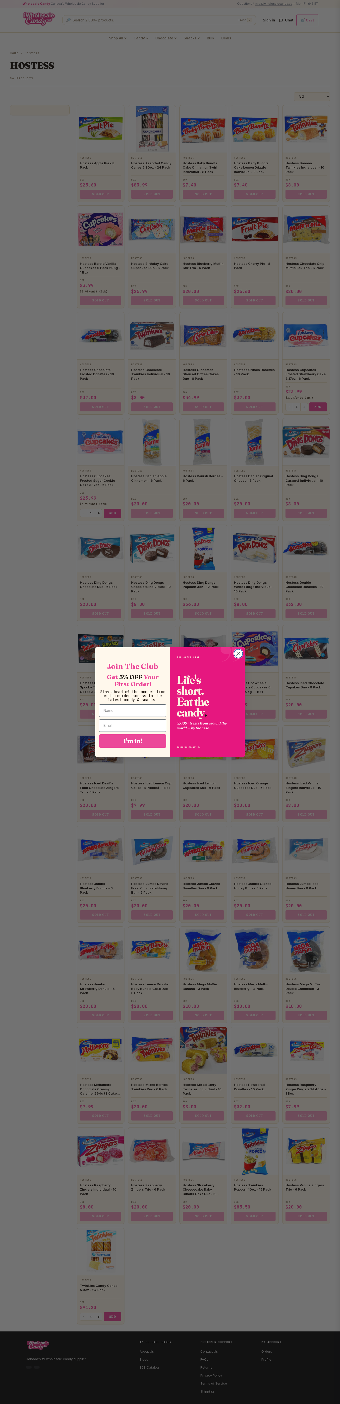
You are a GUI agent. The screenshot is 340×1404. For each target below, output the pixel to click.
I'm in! (132, 741)
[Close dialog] (238, 653)
